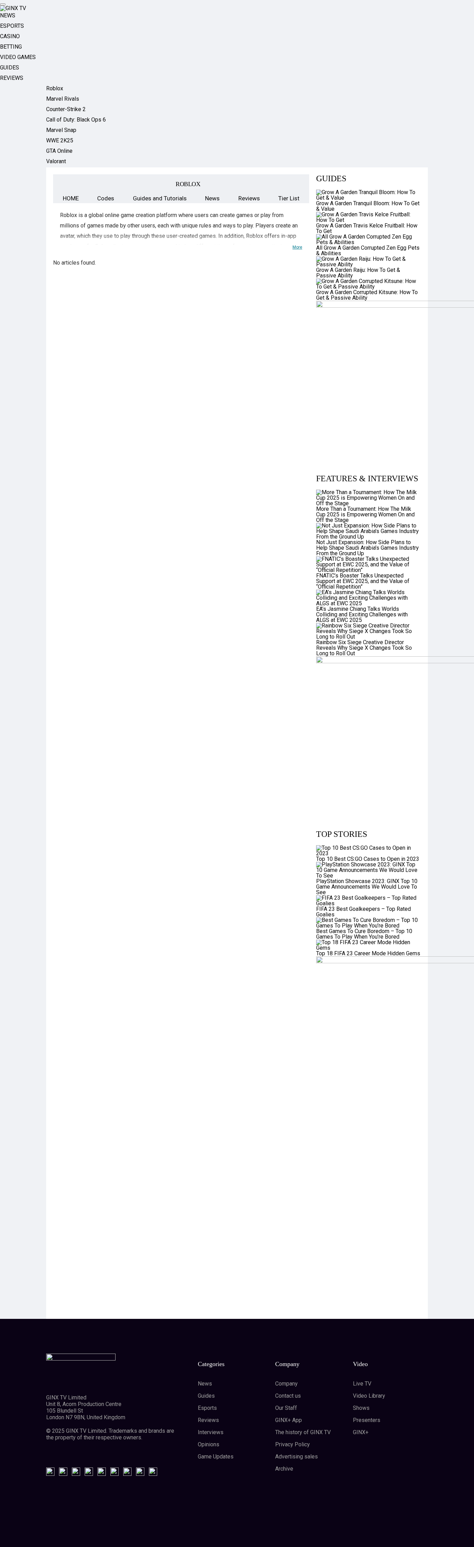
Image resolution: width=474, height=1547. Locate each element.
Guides (206, 1395)
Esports (207, 1408)
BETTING (11, 46)
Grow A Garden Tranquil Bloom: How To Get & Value (368, 206)
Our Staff (286, 1408)
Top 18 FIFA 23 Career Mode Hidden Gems (368, 953)
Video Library (369, 1395)
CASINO (10, 36)
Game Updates (216, 1456)
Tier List (288, 198)
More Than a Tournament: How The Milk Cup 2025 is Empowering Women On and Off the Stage (365, 514)
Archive (284, 1468)
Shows (361, 1408)
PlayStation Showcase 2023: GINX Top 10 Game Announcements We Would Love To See (366, 887)
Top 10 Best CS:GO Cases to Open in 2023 (367, 859)
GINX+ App (288, 1420)
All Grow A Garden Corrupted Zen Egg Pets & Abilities (368, 250)
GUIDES (9, 67)
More (297, 247)
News (212, 198)
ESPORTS (12, 26)
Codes (105, 198)
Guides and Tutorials (160, 198)
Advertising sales (296, 1456)
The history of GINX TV (303, 1432)
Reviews (249, 198)
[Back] (70, 184)
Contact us (288, 1395)
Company (286, 1383)
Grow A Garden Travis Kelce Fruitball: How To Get (366, 228)
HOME (71, 198)
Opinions (208, 1444)
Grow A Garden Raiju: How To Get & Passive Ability (358, 273)
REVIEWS (11, 78)
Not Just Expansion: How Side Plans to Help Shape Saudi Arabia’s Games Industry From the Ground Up (367, 548)
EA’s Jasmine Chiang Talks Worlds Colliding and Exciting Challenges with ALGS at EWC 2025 (362, 614)
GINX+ (361, 1432)
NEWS (7, 15)
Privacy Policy (292, 1444)
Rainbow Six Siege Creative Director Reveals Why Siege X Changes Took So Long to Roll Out (364, 648)
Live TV (362, 1383)
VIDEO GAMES (18, 57)
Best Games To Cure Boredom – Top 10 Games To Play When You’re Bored (364, 934)
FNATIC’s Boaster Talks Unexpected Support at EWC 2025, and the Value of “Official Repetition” (362, 581)
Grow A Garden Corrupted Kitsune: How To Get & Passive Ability (367, 295)
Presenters (366, 1420)
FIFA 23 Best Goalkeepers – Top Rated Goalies (363, 912)
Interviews (210, 1432)
